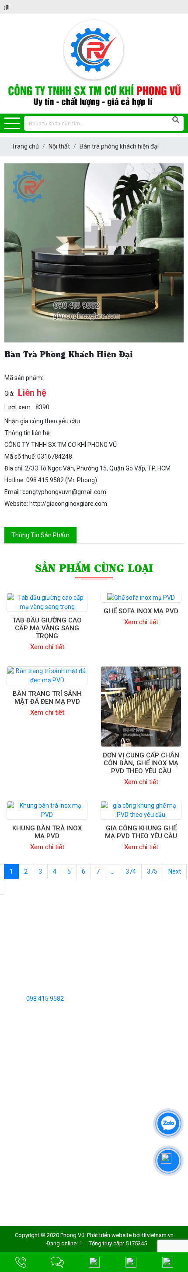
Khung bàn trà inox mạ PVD (47, 832)
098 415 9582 (45, 998)
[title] (20, 1262)
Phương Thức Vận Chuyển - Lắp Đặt (53, 1140)
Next (174, 871)
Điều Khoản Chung (29, 1099)
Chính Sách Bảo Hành (33, 1167)
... (113, 871)
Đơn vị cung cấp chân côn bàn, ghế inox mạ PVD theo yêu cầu (141, 763)
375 (152, 871)
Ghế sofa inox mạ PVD (141, 611)
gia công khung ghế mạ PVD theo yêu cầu (141, 832)
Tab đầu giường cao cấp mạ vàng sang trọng (47, 628)
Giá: (9, 393)
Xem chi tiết (47, 647)
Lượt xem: (18, 407)
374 (130, 871)
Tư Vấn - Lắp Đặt (27, 1126)
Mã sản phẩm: (23, 377)
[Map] (94, 1262)
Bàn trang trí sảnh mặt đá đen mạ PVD (47, 697)
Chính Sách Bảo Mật (32, 1113)
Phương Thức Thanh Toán (40, 1153)
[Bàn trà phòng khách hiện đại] (94, 252)
